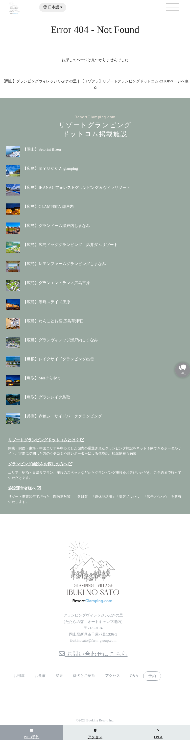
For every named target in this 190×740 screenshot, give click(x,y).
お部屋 (19, 676)
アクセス (112, 676)
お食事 (40, 676)
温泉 (59, 676)
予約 (152, 676)
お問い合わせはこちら (96, 654)
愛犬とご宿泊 (84, 676)
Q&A (134, 676)
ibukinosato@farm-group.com (93, 640)
